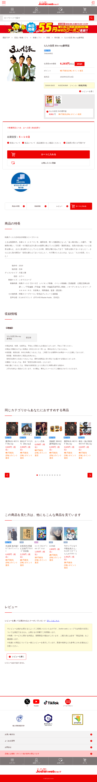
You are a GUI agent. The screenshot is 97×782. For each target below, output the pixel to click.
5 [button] (47, 475)
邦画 (48, 38)
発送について (15, 143)
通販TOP (6, 38)
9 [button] (57, 475)
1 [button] (37, 475)
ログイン (93, 5)
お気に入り (61, 12)
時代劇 (57, 38)
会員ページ (36, 12)
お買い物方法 (10, 734)
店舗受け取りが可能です (76, 143)
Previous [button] (7, 475)
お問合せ (8, 747)
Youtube (36, 706)
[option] (12, 442)
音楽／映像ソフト (21, 38)
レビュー (59, 206)
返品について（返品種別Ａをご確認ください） (43, 143)
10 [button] (59, 475)
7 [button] (52, 475)
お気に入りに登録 (48, 163)
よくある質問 (10, 741)
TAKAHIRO (48, 53)
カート (85, 12)
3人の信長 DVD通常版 (58, 111)
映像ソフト (37, 38)
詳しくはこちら (53, 621)
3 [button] (42, 475)
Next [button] (90, 475)
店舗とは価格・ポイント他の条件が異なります (22, 754)
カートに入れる (48, 154)
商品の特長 (16, 206)
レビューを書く (88, 91)
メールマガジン (68, 706)
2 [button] (39, 475)
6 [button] (49, 475)
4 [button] (44, 475)
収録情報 (37, 206)
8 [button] (54, 475)
